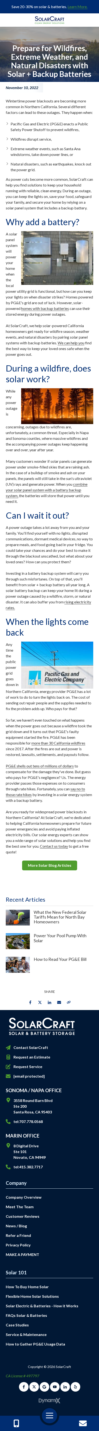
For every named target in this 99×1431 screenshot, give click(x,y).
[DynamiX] (49, 1400)
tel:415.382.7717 (28, 1167)
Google (44, 1387)
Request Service (27, 1066)
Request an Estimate (31, 1057)
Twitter (40, 1002)
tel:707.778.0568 (28, 1121)
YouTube (55, 1387)
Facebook (30, 1002)
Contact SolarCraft (30, 1047)
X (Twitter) (34, 1387)
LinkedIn (49, 1002)
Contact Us (82, 1423)
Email (59, 1002)
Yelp (75, 1387)
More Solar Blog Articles (49, 865)
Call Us (16, 1423)
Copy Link (69, 1002)
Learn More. (77, 6)
